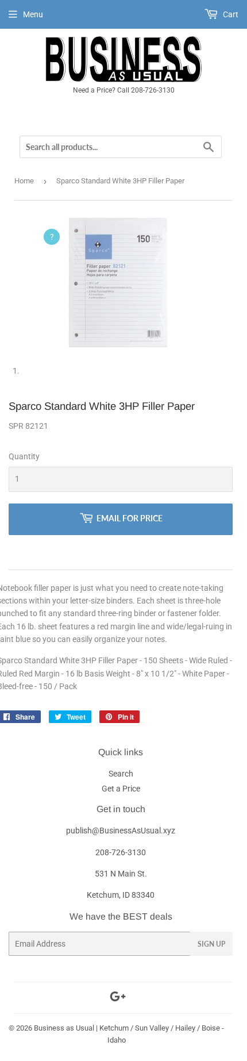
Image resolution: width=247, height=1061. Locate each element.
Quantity (24, 456)
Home (24, 180)
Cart (229, 14)
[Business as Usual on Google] (118, 998)
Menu (33, 14)
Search (121, 773)
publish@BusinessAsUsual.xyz (120, 830)
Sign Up (211, 944)
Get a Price (121, 788)
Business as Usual (64, 1028)
